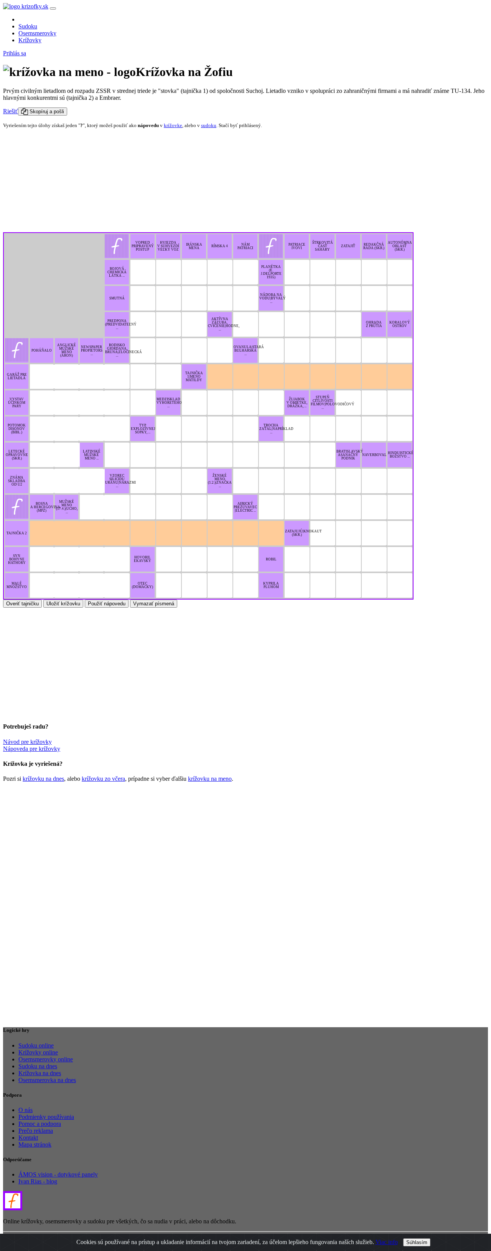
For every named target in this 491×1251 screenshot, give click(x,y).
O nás (25, 1110)
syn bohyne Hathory (17, 559)
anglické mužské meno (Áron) (66, 350)
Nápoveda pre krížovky (31, 748)
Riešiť (10, 111)
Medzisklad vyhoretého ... (169, 402)
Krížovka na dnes (39, 1073)
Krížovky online (38, 1052)
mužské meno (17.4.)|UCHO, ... (66, 507)
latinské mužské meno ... (92, 455)
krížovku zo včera (103, 778)
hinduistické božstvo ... (401, 454)
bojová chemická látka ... (117, 272)
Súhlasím (416, 1242)
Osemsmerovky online (45, 1059)
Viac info (387, 1242)
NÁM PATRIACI (245, 246)
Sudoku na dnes (37, 1066)
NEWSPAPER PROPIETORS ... (91, 350)
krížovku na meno (210, 778)
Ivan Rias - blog (37, 1181)
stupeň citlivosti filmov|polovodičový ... (332, 402)
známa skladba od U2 (16, 481)
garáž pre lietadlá (17, 376)
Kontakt (28, 1137)
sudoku (208, 125)
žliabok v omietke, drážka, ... (297, 402)
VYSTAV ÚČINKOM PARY (16, 402)
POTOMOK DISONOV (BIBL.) (17, 428)
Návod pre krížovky (27, 742)
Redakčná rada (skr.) (373, 246)
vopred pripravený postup (143, 246)
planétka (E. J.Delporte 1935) (271, 272)
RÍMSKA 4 (219, 246)
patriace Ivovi (296, 246)
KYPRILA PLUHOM (271, 585)
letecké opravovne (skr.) (17, 455)
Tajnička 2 (17, 533)
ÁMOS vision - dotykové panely (58, 1174)
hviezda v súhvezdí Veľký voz (168, 246)
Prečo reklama (35, 1130)
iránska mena (194, 246)
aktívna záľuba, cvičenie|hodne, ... (223, 324)
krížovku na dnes (43, 778)
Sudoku (27, 26)
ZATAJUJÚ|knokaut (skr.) (303, 533)
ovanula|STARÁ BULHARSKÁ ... (249, 350)
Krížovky (29, 40)
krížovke (173, 125)
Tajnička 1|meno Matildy (194, 376)
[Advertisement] (51, 183)
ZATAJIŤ (348, 246)
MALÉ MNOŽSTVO (17, 585)
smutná (117, 298)
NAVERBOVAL (374, 455)
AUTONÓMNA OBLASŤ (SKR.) (400, 246)
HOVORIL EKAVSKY (142, 559)
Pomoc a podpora (39, 1123)
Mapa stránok (34, 1144)
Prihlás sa (14, 53)
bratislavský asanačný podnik (349, 455)
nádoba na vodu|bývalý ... (272, 298)
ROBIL (271, 559)
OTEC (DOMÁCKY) (142, 585)
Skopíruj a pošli (46, 111)
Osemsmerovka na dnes (47, 1080)
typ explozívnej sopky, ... (143, 428)
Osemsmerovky (37, 33)
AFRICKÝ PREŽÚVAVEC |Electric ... (245, 507)
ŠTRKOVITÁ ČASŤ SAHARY (322, 246)
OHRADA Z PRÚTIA (374, 324)
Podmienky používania (46, 1117)
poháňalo (41, 350)
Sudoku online (36, 1045)
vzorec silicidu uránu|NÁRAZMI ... (120, 481)
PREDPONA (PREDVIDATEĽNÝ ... (121, 324)
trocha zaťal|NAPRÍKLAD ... (276, 428)
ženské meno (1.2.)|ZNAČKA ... (220, 481)
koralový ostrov (399, 324)
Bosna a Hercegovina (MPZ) (45, 507)
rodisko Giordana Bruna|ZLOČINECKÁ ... (123, 350)
